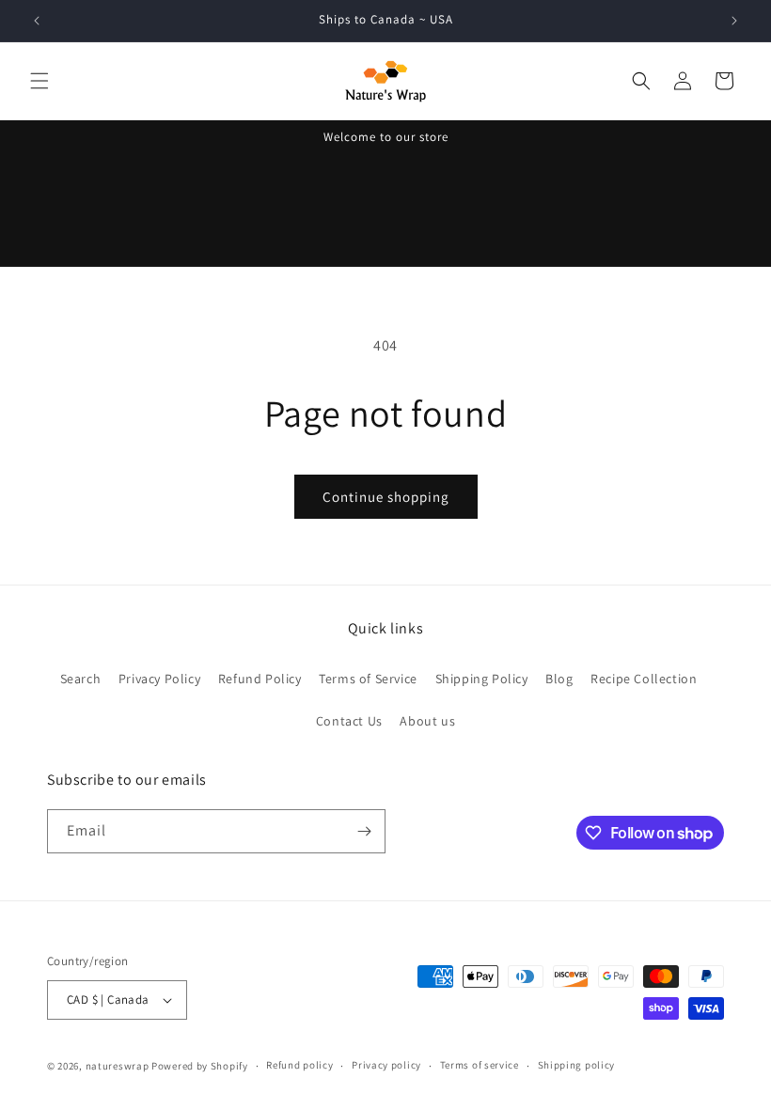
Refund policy (299, 1064)
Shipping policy (577, 1064)
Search (81, 678)
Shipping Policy (481, 678)
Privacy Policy (159, 678)
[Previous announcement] (36, 20)
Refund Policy (260, 678)
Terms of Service (368, 678)
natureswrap (117, 1065)
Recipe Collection (643, 678)
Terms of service (479, 1064)
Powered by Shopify (199, 1065)
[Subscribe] (364, 831)
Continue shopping (386, 497)
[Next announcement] (734, 20)
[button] (39, 81)
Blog (559, 678)
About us (427, 720)
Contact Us (349, 720)
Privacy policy (386, 1064)
